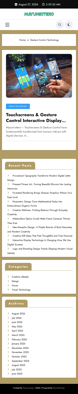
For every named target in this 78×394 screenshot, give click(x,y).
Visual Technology (18, 106)
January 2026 (18, 343)
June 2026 (17, 322)
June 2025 (17, 373)
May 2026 (17, 326)
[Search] (60, 25)
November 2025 (20, 352)
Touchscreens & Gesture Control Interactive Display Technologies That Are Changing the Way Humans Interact (34, 118)
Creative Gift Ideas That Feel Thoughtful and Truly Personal (42, 236)
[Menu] (7, 24)
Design (15, 281)
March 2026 (18, 335)
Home (15, 285)
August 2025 (18, 365)
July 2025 (17, 369)
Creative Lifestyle (20, 277)
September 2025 (20, 361)
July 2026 (17, 318)
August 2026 (18, 313)
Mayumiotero (29, 387)
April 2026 (17, 331)
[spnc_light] (69, 25)
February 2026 (19, 339)
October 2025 (19, 356)
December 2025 (20, 348)
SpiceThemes (59, 387)
